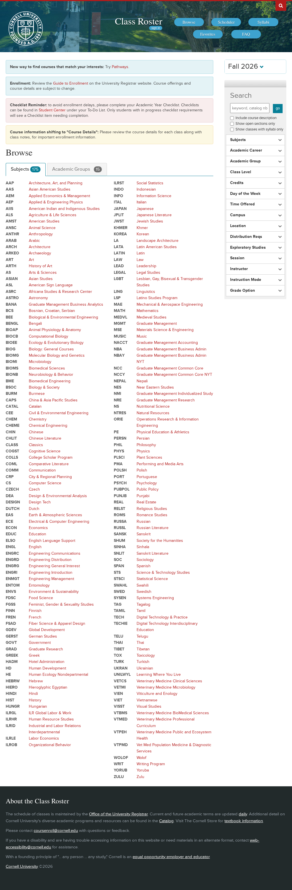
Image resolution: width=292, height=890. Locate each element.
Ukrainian (145, 668)
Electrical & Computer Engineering (59, 521)
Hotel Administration (46, 661)
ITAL (118, 202)
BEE (9, 317)
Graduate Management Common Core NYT (174, 374)
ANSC (11, 227)
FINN (10, 610)
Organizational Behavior (50, 744)
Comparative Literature (49, 464)
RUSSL (120, 527)
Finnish (35, 610)
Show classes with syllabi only (259, 129)
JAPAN (120, 208)
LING (118, 291)
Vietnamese (147, 700)
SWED (119, 591)
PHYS (119, 451)
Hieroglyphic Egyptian (48, 687)
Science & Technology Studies (163, 572)
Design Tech (40, 502)
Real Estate (146, 502)
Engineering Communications (54, 553)
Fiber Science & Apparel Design (57, 623)
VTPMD (121, 744)
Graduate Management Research (166, 400)
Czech (34, 489)
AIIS (9, 208)
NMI (117, 393)
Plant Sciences (149, 457)
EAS (9, 515)
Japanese (145, 208)
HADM (12, 661)
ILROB (11, 744)
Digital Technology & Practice (162, 617)
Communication (42, 470)
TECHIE (120, 623)
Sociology (145, 559)
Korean (143, 234)
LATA (118, 246)
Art (31, 259)
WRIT (118, 764)
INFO (118, 195)
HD (8, 668)
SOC (118, 559)
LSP (117, 297)
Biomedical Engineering (49, 381)
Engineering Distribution (50, 559)
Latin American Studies (157, 246)
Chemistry (37, 419)
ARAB (11, 240)
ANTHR (12, 234)
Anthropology (41, 234)
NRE (117, 400)
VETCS (120, 681)
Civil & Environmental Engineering (58, 413)
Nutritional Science (153, 406)
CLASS (12, 444)
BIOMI (11, 361)
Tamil (141, 610)
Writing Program (151, 764)
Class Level (240, 172)
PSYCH (120, 483)
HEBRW (13, 681)
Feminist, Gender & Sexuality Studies (61, 604)
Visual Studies (149, 706)
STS (117, 572)
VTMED (120, 719)
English (35, 546)
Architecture (39, 246)
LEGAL (120, 272)
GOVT (11, 642)
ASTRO (12, 297)
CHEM (11, 419)
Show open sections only (255, 123)
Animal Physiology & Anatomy (55, 329)
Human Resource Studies (51, 719)
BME (10, 381)
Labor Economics (44, 738)
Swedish (144, 591)
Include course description (256, 118)
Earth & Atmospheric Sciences (55, 515)
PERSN (120, 438)
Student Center (52, 110)
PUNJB (120, 495)
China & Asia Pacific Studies (53, 400)
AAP (10, 183)
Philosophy (146, 444)
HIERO (12, 687)
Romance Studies (152, 515)
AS (8, 272)
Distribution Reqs (246, 236)
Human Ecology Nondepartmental (58, 674)
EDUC (11, 534)
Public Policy (148, 489)
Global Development (47, 629)
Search (241, 95)
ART (9, 259)
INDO (119, 189)
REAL (118, 502)
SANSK (120, 534)
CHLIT (11, 438)
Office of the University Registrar (118, 814)
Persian (143, 438)
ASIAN (12, 278)
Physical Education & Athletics (163, 432)
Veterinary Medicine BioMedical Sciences (173, 713)
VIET (118, 700)
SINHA (120, 546)
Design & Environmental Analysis (58, 495)
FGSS (10, 604)
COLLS (12, 457)
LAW (118, 259)
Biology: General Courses (51, 349)
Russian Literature (153, 527)
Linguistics (146, 291)
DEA (10, 495)
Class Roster (138, 21)
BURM (11, 393)
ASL (9, 285)
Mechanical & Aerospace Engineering (170, 304)
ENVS (11, 591)
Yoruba (143, 770)
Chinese (36, 432)
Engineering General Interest (54, 566)
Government (40, 642)
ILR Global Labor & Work (50, 713)
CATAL (12, 406)
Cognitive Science (44, 451)
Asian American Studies (49, 189)
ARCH (11, 246)
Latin (141, 253)
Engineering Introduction (50, 572)
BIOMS (12, 368)
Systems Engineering (155, 597)
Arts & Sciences (43, 272)
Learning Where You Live (159, 674)
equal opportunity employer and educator (171, 857)
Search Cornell (280, 5)
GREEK (12, 655)
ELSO (10, 540)
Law (140, 259)
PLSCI (119, 457)
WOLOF (121, 757)
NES (117, 387)
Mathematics (148, 310)
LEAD (119, 266)
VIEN (118, 693)
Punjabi (143, 495)
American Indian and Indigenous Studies (64, 208)
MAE (118, 304)
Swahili (143, 585)
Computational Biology (48, 336)
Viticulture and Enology (157, 693)
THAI (118, 642)
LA (116, 240)
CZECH (12, 489)
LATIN (119, 253)
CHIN (10, 432)
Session (237, 258)
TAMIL (119, 610)
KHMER (120, 227)
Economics (38, 527)
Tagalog (143, 604)
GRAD (11, 649)
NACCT (120, 342)
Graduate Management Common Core (170, 368)
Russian (144, 521)
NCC (118, 368)
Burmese (37, 393)
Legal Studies (148, 272)
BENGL (12, 323)
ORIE (118, 419)
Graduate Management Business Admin (171, 349)
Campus (237, 215)
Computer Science (45, 483)
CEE (9, 413)
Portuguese (147, 476)
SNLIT (119, 553)
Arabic (34, 240)
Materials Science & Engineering (165, 329)
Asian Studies (41, 278)
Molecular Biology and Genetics (57, 355)
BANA (11, 304)
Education (37, 534)
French (35, 617)
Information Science (154, 195)
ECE (9, 521)
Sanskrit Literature (153, 553)
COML (11, 464)
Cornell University (22, 866)
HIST (10, 700)
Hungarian (38, 706)
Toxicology (146, 655)
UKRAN (120, 668)
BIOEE (11, 342)
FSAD (11, 623)
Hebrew (36, 681)
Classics (36, 444)
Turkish (143, 661)
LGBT (118, 278)
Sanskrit (144, 534)
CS (8, 483)
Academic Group (245, 161)
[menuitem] (189, 22)
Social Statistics (150, 183)
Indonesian (146, 189)
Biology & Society (44, 387)
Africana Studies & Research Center (60, 291)
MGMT (120, 323)
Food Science (41, 597)
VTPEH (120, 732)
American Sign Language (51, 285)
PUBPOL (121, 489)
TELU (118, 636)
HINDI (11, 693)
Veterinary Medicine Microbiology (166, 687)
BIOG (10, 349)
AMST (11, 221)
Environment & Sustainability (54, 591)
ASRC (11, 291)
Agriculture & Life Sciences (52, 215)
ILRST (119, 183)
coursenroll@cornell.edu (56, 830)
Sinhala (143, 546)
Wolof (141, 757)
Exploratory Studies (248, 247)
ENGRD (12, 559)
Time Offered (242, 204)
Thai (140, 642)
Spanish (144, 566)
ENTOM (13, 585)
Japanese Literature (154, 215)
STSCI (119, 578)
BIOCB (12, 336)
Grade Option (242, 290)
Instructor (239, 269)
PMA (118, 464)
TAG (117, 604)
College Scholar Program (50, 457)
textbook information (243, 821)
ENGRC (12, 553)
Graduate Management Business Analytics (66, 304)
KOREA (120, 234)
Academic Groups (76, 169)
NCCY (119, 374)
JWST (119, 221)
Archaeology (40, 253)
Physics (143, 451)
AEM (10, 195)
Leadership (146, 266)
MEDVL (120, 317)
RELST (119, 508)
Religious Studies (152, 508)
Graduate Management (157, 323)
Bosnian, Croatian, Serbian (52, 310)
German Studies (43, 636)
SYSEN (120, 597)
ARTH (11, 266)
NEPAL (120, 381)
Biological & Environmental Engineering (63, 317)
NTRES (120, 413)
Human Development (47, 668)
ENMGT (12, 578)
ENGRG (12, 566)
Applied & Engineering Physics (56, 202)
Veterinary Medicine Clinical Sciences (169, 681)
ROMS (119, 515)
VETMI (120, 687)
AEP (9, 202)
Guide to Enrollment (70, 83)
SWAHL (120, 585)
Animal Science (42, 227)
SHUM (119, 540)
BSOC (11, 387)
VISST (119, 706)
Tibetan (143, 649)
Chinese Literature (45, 438)
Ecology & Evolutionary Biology (56, 342)
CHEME (12, 425)
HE (8, 674)
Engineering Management (51, 578)
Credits (237, 183)
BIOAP (12, 329)
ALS (9, 215)
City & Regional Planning (50, 476)
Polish (142, 470)
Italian (142, 202)
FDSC (11, 597)
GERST (12, 636)
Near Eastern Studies (155, 387)
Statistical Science (152, 578)
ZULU (119, 776)
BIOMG (12, 355)
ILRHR (11, 719)
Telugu (142, 636)
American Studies (44, 221)
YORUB (120, 770)
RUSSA (120, 521)
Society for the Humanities (160, 540)
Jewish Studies (150, 221)
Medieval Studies (152, 317)
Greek (34, 655)
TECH (119, 617)
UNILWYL (122, 674)
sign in (155, 28)
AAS (10, 189)
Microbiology (40, 361)
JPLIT (119, 215)
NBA (118, 349)
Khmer (142, 227)
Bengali (35, 323)
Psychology (147, 483)
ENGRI (11, 572)
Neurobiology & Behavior (51, 374)
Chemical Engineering (48, 425)
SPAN (119, 566)
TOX (118, 655)
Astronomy (38, 297)
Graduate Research (46, 649)
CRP (10, 476)
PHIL (118, 444)
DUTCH (12, 508)
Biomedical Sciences (47, 368)
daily (243, 814)
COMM (12, 470)
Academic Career (246, 150)
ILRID (10, 725)
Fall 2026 (244, 66)
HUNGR (13, 706)
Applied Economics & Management (59, 195)
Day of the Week (245, 193)
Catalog (166, 821)
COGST (12, 451)
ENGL (11, 546)
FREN (11, 617)
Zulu (140, 776)
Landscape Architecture (158, 240)
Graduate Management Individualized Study (175, 393)
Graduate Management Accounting (167, 342)
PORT (119, 476)
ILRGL (11, 713)
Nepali (142, 381)
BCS (9, 310)
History (35, 700)
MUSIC (120, 336)
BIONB (12, 374)
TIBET (119, 649)
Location (238, 226)
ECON (11, 527)
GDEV (11, 629)
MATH (119, 310)
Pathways (120, 66)
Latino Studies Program (157, 297)
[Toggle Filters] (255, 83)
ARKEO (12, 253)
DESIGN (13, 502)
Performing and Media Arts (160, 464)
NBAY (119, 355)
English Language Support (52, 540)
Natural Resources (153, 413)
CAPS (11, 400)
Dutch (34, 508)
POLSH (120, 470)
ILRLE (11, 738)
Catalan (35, 406)
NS (116, 406)
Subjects (24, 169)
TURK (119, 661)
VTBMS (120, 713)
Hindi (33, 693)
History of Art (40, 266)
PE (116, 432)
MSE (118, 329)
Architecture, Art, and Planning (55, 183)
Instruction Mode (245, 279)
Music (142, 336)
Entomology (39, 585)
